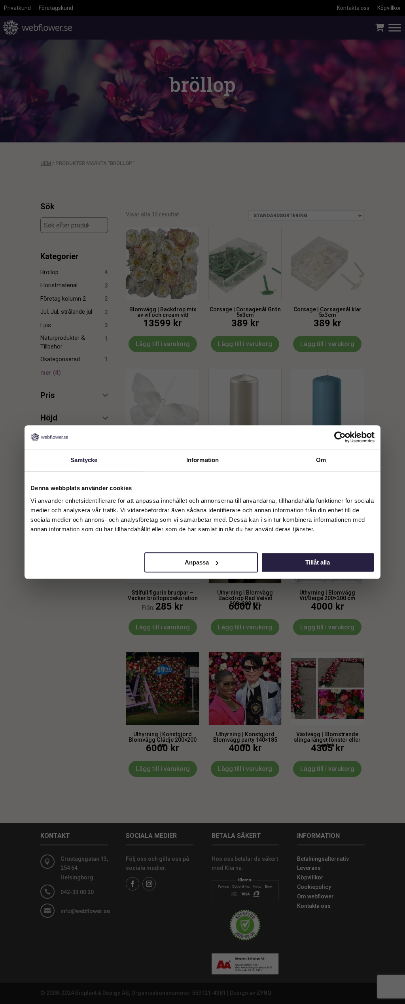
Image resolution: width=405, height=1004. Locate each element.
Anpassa (197, 562)
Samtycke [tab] (84, 460)
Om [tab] (321, 460)
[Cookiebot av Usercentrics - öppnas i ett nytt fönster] (340, 437)
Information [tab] (202, 460)
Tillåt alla (317, 562)
